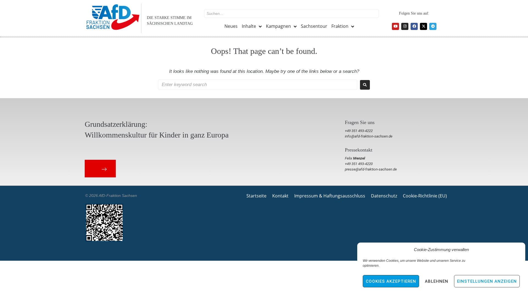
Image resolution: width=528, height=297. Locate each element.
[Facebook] (414, 26)
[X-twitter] (423, 26)
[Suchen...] (291, 13)
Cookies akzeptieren (391, 281)
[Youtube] (395, 26)
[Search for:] (257, 84)
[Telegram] (432, 26)
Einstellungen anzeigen (487, 281)
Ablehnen (436, 281)
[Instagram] (404, 26)
